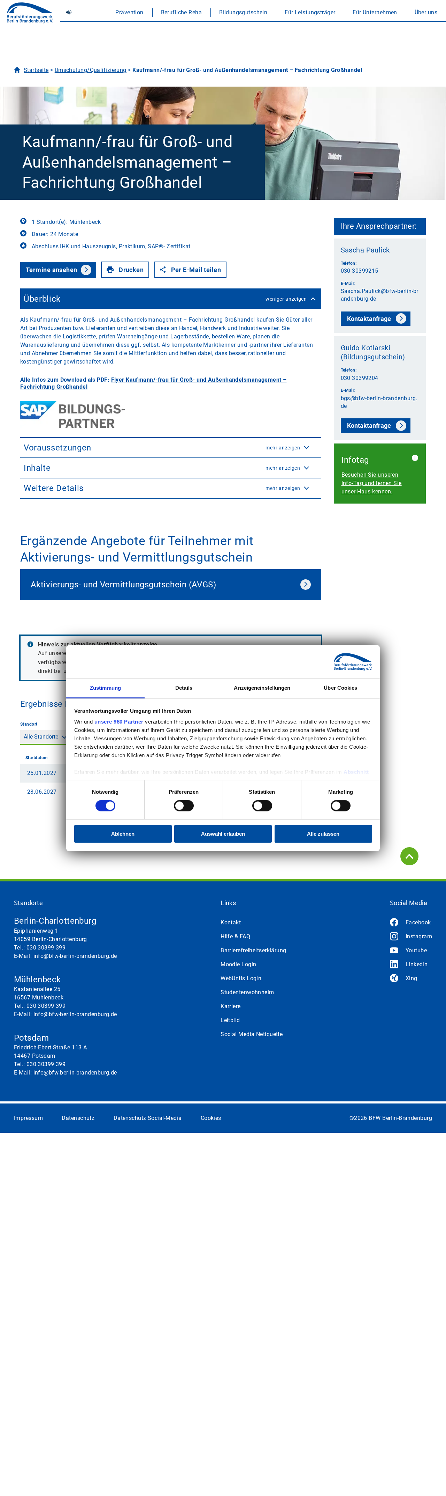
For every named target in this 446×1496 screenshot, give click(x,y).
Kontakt (231, 922)
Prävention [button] (129, 12)
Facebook (418, 922)
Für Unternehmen (375, 12)
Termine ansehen (51, 269)
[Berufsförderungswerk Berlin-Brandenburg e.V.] (30, 15)
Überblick (165, 299)
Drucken (131, 269)
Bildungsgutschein (243, 12)
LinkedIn (417, 964)
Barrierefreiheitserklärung (253, 950)
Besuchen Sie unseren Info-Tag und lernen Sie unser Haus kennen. (371, 483)
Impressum (28, 1118)
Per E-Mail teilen (196, 269)
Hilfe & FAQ (235, 936)
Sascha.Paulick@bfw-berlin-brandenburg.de (379, 295)
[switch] (184, 806)
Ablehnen (122, 834)
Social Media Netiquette (252, 1034)
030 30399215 (359, 270)
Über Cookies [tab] (340, 688)
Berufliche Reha (181, 12)
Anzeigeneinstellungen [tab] (262, 688)
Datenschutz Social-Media (148, 1118)
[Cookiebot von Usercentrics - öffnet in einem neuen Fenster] (341, 661)
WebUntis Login (241, 978)
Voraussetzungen (162, 448)
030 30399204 (359, 378)
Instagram (419, 936)
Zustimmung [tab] (105, 688)
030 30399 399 (46, 947)
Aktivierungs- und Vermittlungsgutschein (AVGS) (123, 584)
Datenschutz (78, 1118)
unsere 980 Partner (119, 722)
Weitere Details (162, 488)
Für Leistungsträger (310, 12)
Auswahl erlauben (223, 834)
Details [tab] (183, 688)
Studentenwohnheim (247, 992)
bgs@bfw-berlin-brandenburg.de (379, 402)
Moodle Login (238, 964)
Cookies (211, 1118)
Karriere (231, 1006)
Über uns (426, 12)
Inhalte (162, 468)
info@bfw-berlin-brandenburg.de (75, 956)
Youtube (416, 950)
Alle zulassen (323, 834)
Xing (411, 978)
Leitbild (230, 1020)
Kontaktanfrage (369, 318)
